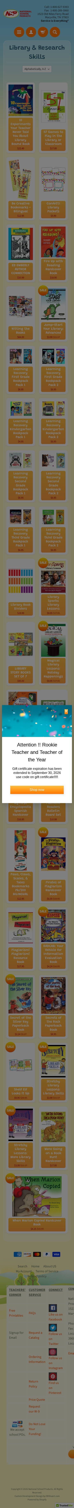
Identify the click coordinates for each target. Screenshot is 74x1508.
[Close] (66, 711)
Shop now (37, 790)
